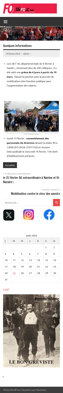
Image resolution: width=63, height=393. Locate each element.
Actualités (10, 165)
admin (26, 53)
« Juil (6, 289)
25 (14, 272)
